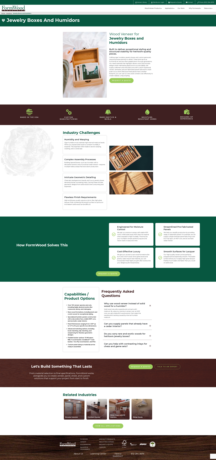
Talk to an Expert (167, 366)
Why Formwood (194, 8)
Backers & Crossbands (85, 448)
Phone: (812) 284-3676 (206, 2)
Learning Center (98, 453)
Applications (169, 8)
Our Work (181, 8)
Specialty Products (107, 439)
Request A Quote (106, 444)
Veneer (83, 442)
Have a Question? (118, 454)
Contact (190, 2)
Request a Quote (176, 2)
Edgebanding (85, 444)
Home (3, 13)
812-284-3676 (137, 453)
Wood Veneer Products (153, 8)
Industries (9, 13)
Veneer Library (142, 2)
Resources (207, 8)
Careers (102, 447)
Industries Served (106, 442)
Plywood (84, 439)
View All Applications (108, 426)
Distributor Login (158, 2)
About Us (78, 453)
